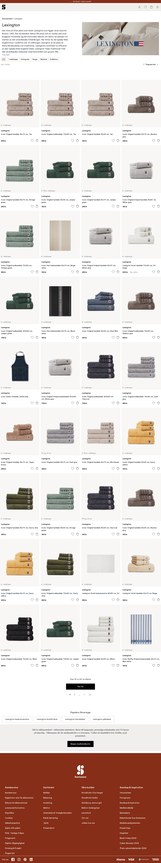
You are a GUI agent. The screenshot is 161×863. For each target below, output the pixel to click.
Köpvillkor (9, 813)
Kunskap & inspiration (129, 803)
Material (43, 59)
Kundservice (10, 793)
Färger (35, 59)
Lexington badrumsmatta (17, 719)
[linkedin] (31, 859)
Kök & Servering (50, 818)
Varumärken (7, 19)
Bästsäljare (125, 813)
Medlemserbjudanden (130, 823)
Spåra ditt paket (12, 828)
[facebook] (12, 859)
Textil (46, 823)
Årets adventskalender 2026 (133, 848)
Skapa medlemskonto (80, 744)
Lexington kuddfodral (47, 719)
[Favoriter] (145, 7)
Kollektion (54, 59)
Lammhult (86, 813)
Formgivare (125, 798)
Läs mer (5, 55)
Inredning (47, 803)
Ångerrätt (10, 853)
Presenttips (125, 828)
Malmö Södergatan (91, 808)
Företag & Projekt (13, 848)
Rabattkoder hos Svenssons (133, 818)
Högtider (124, 833)
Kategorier (25, 59)
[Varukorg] (151, 7)
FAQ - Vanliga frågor (14, 833)
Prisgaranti (10, 838)
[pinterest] (25, 859)
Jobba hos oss (88, 823)
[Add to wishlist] (32, 140)
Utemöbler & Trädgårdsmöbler (57, 813)
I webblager (13, 59)
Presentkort (48, 828)
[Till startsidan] (4, 7)
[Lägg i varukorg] (36, 140)
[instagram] (19, 859)
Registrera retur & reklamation (19, 798)
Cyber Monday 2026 (129, 843)
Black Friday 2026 (128, 838)
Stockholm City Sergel (92, 793)
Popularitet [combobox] (151, 64)
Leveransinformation (15, 808)
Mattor (46, 808)
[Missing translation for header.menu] (157, 7)
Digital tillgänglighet (15, 843)
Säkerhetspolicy (12, 823)
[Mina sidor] (139, 7)
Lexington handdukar (75, 719)
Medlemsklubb (126, 808)
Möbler (46, 793)
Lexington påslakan (102, 719)
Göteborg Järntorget (92, 803)
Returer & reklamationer (16, 803)
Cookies (9, 818)
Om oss (85, 818)
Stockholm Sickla (90, 798)
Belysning (47, 798)
